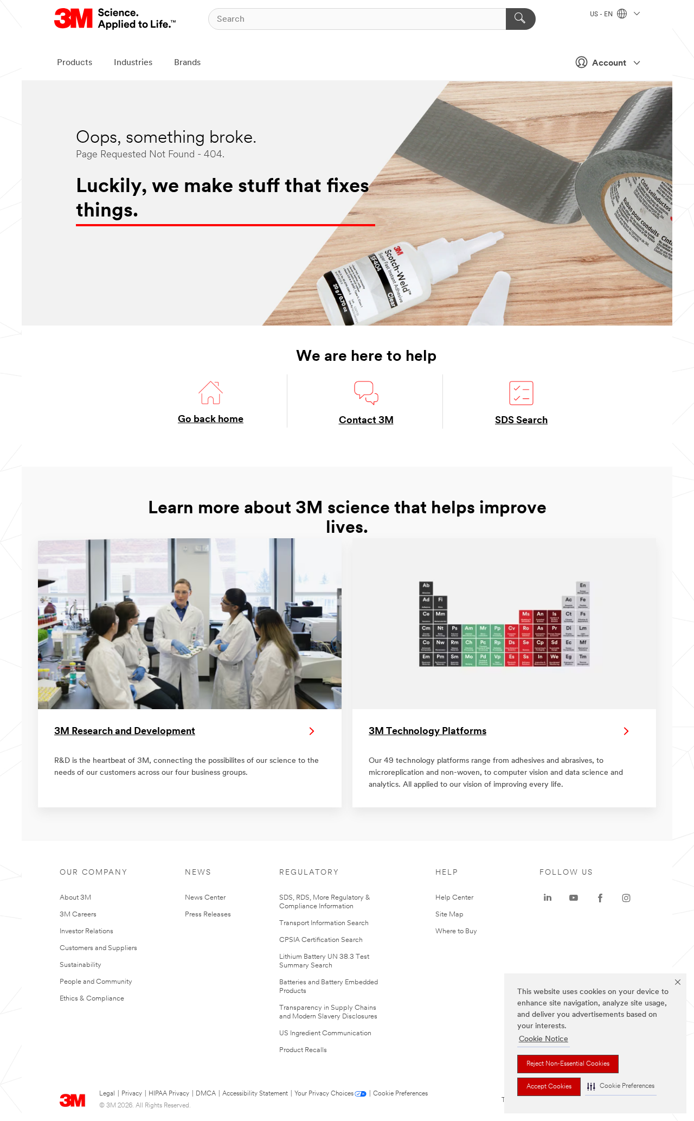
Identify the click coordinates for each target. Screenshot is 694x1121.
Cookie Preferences (400, 1094)
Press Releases (208, 914)
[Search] (521, 19)
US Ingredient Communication (325, 1033)
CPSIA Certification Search (321, 940)
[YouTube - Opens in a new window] (574, 898)
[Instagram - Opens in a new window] (626, 898)
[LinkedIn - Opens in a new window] (547, 898)
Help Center (454, 897)
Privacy (131, 1094)
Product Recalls (303, 1050)
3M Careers (78, 914)
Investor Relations (86, 931)
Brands (187, 63)
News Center (205, 897)
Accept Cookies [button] (548, 1087)
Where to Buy (456, 931)
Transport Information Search (324, 923)
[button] (621, 1086)
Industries (133, 63)
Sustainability (80, 965)
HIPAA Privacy (169, 1094)
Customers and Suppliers (98, 948)
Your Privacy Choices (324, 1094)
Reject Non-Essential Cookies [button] (567, 1064)
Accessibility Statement (255, 1094)
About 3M (75, 897)
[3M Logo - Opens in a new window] (115, 19)
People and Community (96, 981)
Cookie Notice (543, 1039)
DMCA (206, 1094)
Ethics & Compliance (92, 998)
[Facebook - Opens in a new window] (600, 898)
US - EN (602, 14)
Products (74, 63)
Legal (107, 1094)
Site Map (449, 914)
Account (609, 63)
